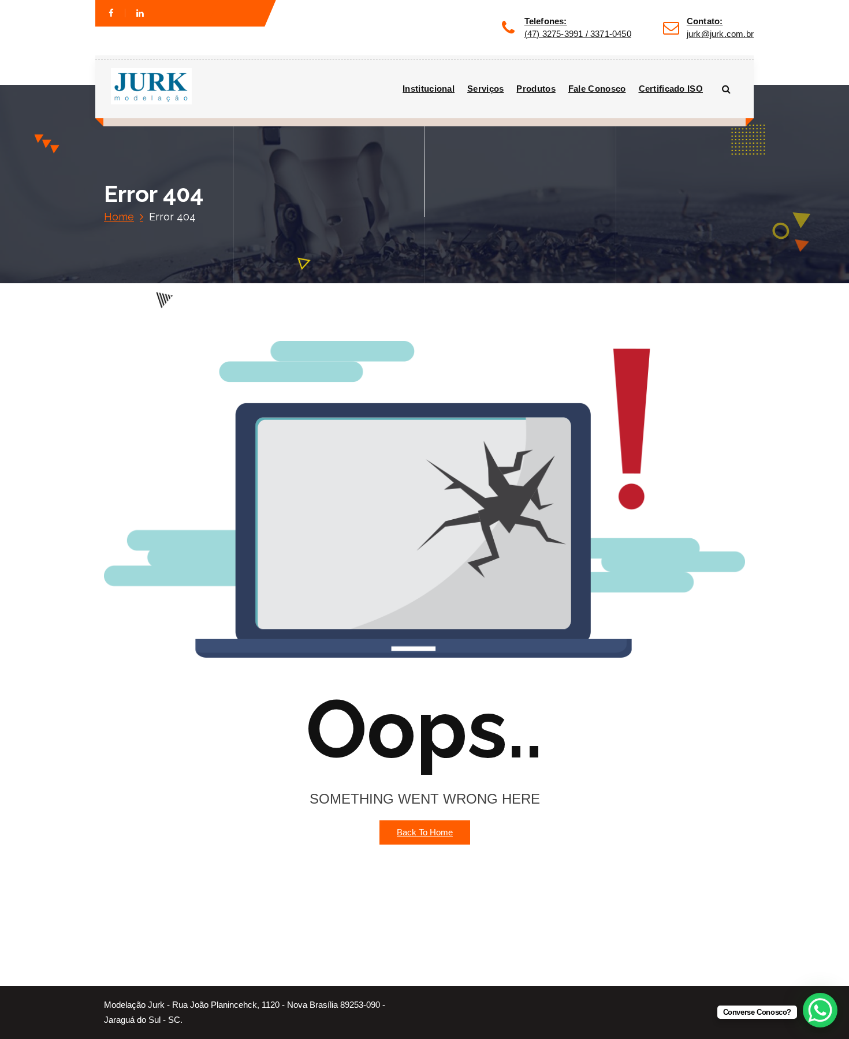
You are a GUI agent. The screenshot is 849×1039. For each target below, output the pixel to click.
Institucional (429, 88)
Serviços (485, 88)
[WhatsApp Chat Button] (820, 1010)
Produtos (535, 88)
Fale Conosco (597, 88)
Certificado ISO (671, 88)
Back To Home (425, 832)
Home (119, 217)
